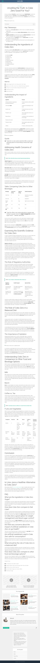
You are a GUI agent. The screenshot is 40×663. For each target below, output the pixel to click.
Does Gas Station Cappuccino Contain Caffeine (14, 569)
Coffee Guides (20, 6)
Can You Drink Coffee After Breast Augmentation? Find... (32, 602)
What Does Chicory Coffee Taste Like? (12, 567)
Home (15, 651)
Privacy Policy (16, 656)
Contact (15, 658)
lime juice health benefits (17, 487)
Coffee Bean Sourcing (9, 89)
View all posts (6, 627)
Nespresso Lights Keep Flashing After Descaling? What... (14, 609)
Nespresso (15, 607)
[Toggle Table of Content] (33, 24)
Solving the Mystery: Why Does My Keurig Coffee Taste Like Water (17, 565)
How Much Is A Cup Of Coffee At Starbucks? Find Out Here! (16, 87)
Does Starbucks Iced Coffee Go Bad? (12, 563)
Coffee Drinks (13, 594)
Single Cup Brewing (9, 91)
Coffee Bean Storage (9, 570)
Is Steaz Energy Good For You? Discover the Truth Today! (16, 84)
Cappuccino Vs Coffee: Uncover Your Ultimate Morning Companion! (17, 86)
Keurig (14, 601)
